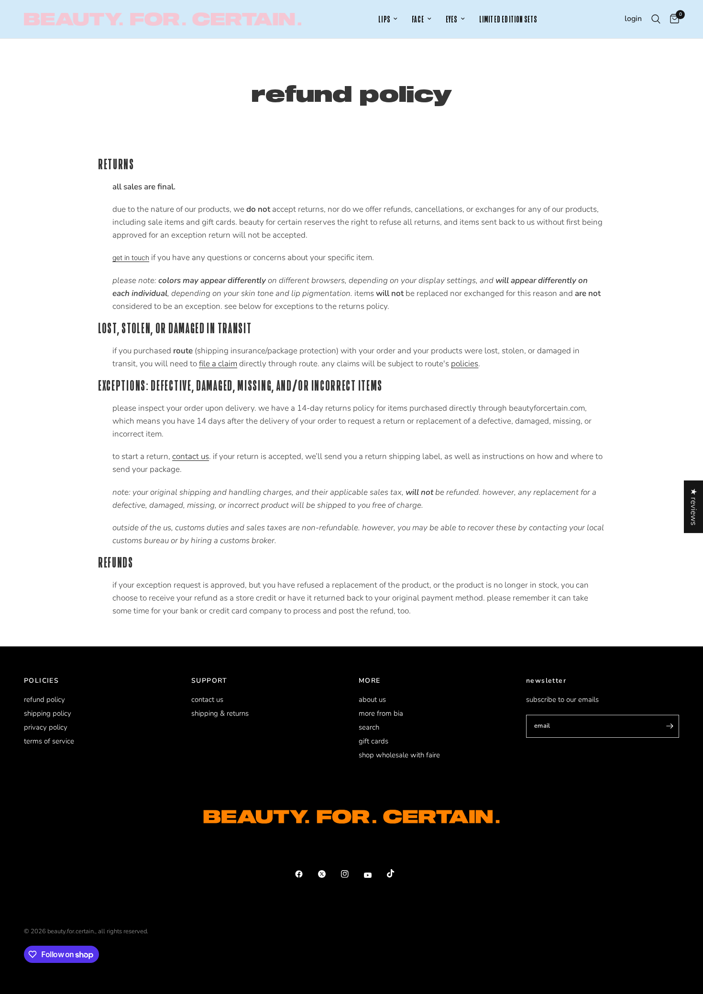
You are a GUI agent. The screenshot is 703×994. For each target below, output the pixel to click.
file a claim (218, 363)
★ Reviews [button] (693, 506)
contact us (190, 456)
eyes (452, 19)
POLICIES (41, 680)
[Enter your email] (669, 726)
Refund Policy (44, 699)
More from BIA (381, 713)
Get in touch (130, 257)
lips (384, 19)
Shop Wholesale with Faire (399, 755)
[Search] (656, 19)
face (418, 19)
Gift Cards (373, 741)
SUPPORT (209, 680)
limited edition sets (508, 19)
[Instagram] (351, 874)
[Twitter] (328, 874)
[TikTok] (397, 873)
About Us (372, 699)
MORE (370, 680)
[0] (672, 19)
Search (369, 727)
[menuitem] (388, 19)
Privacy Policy (45, 727)
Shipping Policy (47, 713)
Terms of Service (49, 741)
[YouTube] (374, 875)
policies (464, 363)
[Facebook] (305, 874)
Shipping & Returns (220, 713)
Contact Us (207, 699)
